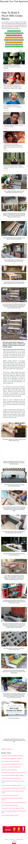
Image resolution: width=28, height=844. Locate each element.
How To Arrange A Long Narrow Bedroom (12, 778)
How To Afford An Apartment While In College (12, 775)
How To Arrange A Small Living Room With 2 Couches (12, 798)
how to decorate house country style (14, 42)
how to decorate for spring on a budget (14, 33)
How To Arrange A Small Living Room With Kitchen (14, 802)
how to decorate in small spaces (14, 35)
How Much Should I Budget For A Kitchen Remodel (14, 772)
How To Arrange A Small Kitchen (9, 769)
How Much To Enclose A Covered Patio (11, 767)
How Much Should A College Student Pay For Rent (14, 788)
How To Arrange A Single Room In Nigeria (12, 758)
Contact (12, 839)
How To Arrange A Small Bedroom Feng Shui (12, 764)
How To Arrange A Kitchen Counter (10, 815)
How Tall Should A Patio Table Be (10, 805)
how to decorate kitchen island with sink (14, 40)
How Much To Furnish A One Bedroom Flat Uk (13, 808)
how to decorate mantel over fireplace (14, 46)
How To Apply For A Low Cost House (10, 761)
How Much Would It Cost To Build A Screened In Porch (13, 781)
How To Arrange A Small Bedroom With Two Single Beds (14, 811)
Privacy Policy (20, 839)
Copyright (14, 841)
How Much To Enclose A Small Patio (10, 795)
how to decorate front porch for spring (14, 37)
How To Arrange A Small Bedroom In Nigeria (12, 755)
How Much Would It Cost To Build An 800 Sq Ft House (13, 791)
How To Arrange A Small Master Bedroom (12, 785)
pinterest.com (9, 749)
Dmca (6, 839)
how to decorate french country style (14, 44)
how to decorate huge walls (14, 31)
